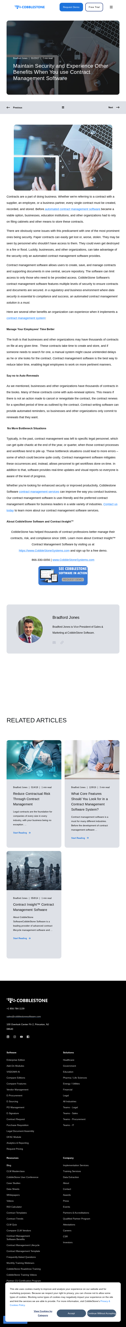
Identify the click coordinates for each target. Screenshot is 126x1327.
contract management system (26, 318)
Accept (71, 1313)
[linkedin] (9, 1036)
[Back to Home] (29, 7)
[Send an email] (55, 642)
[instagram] (14, 1036)
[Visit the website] (61, 642)
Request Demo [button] (71, 7)
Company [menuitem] (68, 1158)
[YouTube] (21, 1036)
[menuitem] (16, 1060)
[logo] (27, 1000)
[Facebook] (27, 1036)
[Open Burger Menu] (111, 7)
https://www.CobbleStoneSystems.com (44, 550)
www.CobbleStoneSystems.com (73, 559)
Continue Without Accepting (101, 1313)
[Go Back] (63, 108)
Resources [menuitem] (13, 1158)
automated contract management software (72, 209)
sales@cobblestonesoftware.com (24, 1016)
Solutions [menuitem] (68, 1052)
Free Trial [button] (94, 7)
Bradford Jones (20, 58)
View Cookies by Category (43, 1313)
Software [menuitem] (11, 1052)
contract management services (39, 491)
